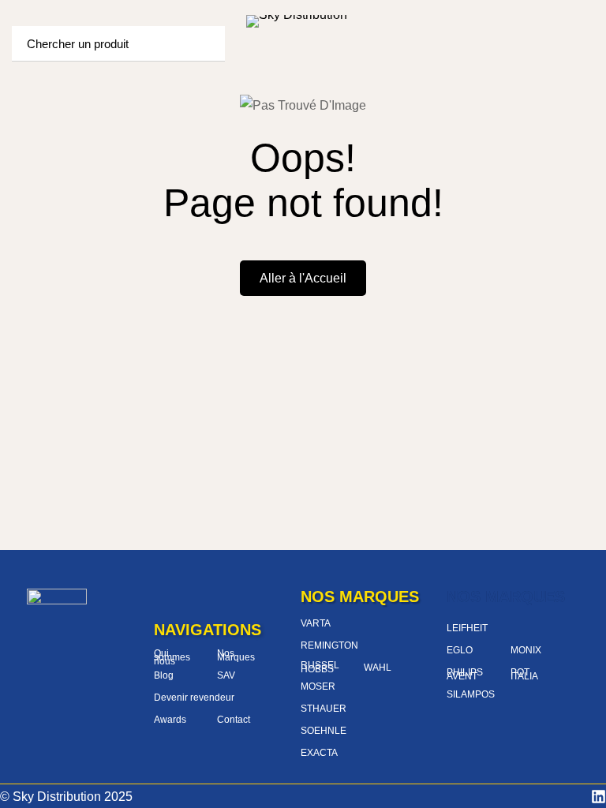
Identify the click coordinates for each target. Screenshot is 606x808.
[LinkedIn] (598, 796)
